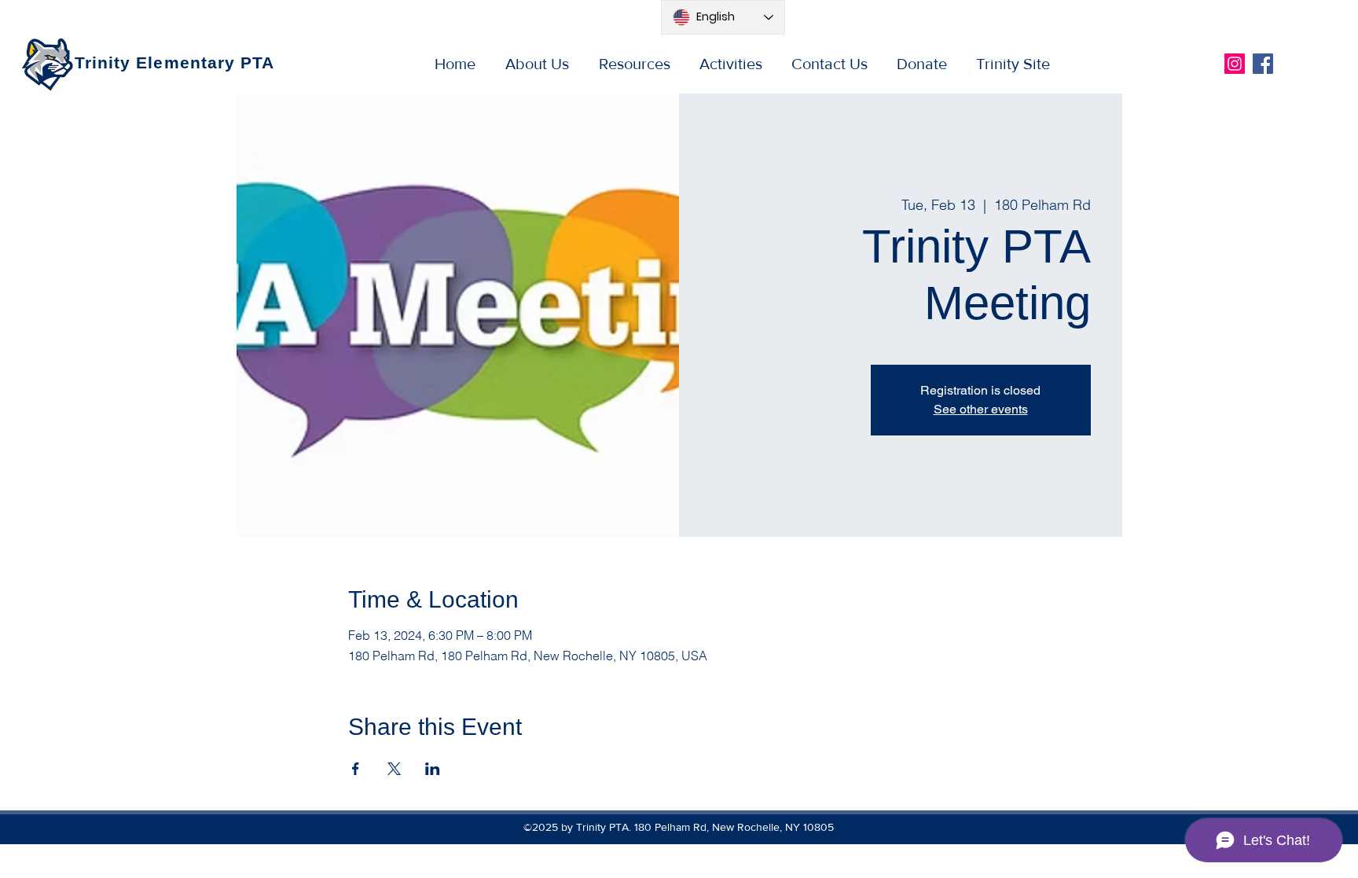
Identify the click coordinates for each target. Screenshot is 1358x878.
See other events (981, 409)
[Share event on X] (394, 768)
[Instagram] (1234, 63)
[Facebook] (1263, 63)
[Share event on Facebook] (355, 768)
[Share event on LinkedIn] (432, 768)
